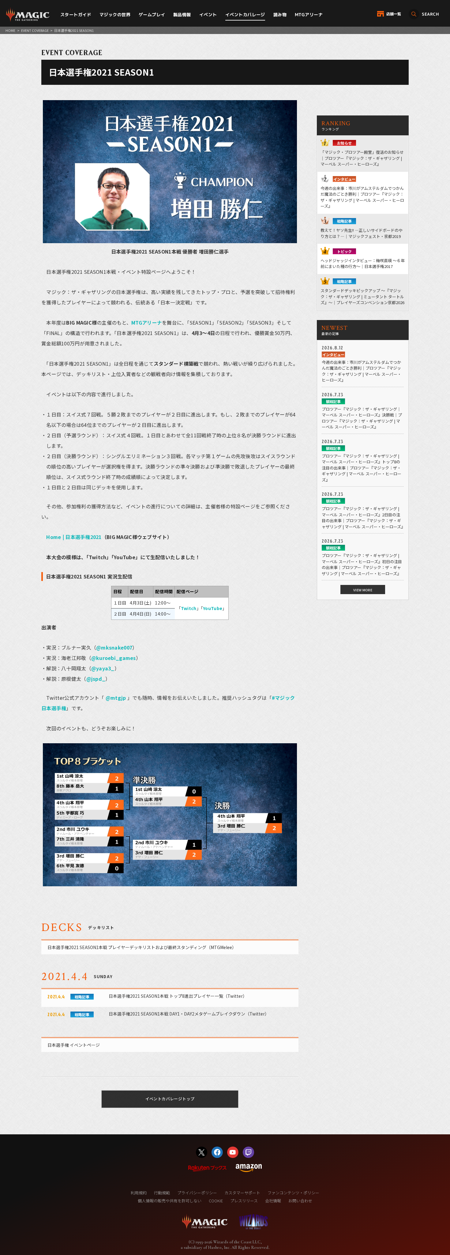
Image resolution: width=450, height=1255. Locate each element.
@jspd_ (96, 678)
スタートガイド (75, 14)
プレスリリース (244, 1201)
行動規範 (162, 1193)
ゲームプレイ (152, 14)
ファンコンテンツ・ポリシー (293, 1193)
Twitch (189, 608)
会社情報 (273, 1201)
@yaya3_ (102, 668)
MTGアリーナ (309, 14)
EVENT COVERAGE (35, 30)
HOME (10, 30)
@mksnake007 (114, 647)
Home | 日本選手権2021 (73, 537)
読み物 (280, 14)
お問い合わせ (300, 1201)
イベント (208, 14)
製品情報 (182, 14)
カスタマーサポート (242, 1193)
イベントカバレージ (245, 14)
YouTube (212, 608)
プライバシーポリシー (197, 1193)
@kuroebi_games (113, 657)
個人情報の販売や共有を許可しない (169, 1201)
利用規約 (139, 1193)
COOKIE (216, 1201)
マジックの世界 (114, 14)
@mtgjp (116, 697)
